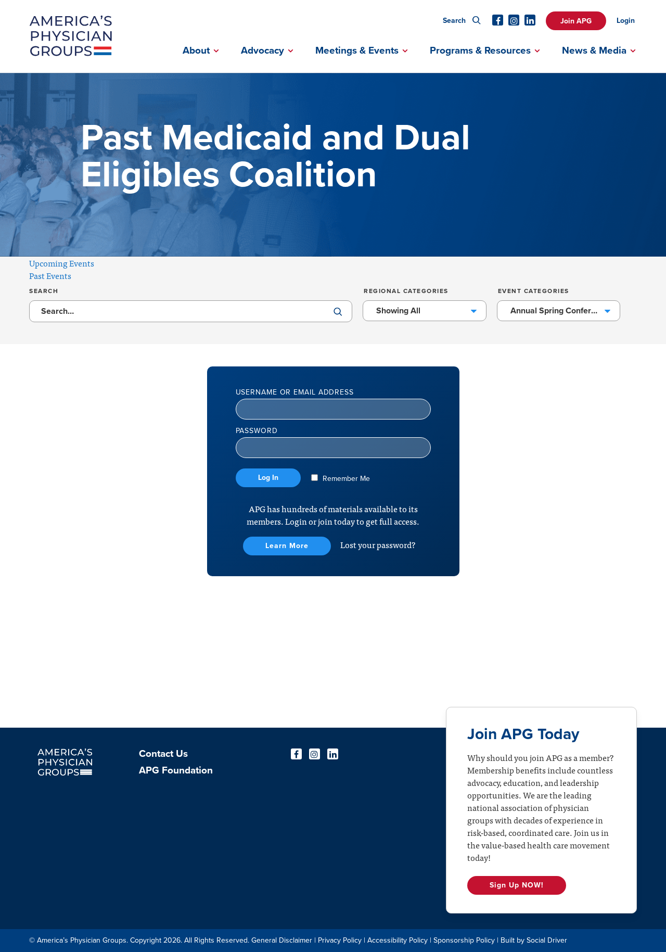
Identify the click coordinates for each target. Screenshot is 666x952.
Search (455, 20)
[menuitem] (581, 14)
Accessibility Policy (397, 940)
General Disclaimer (281, 940)
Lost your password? (377, 544)
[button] (337, 312)
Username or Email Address (295, 392)
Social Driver (547, 940)
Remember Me (345, 478)
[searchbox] (190, 311)
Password (257, 430)
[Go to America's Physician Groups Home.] (70, 36)
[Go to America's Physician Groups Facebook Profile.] (497, 20)
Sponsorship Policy (464, 940)
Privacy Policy (340, 940)
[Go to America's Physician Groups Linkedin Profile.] (529, 20)
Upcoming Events (61, 263)
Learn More (287, 545)
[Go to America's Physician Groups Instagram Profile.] (513, 20)
